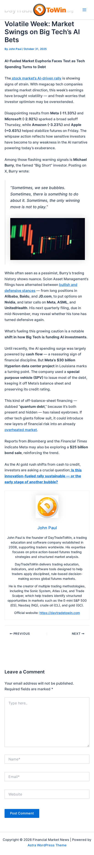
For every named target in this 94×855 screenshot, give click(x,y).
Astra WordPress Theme (47, 845)
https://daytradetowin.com (59, 613)
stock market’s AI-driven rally (36, 78)
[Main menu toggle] (84, 10)
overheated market (21, 430)
